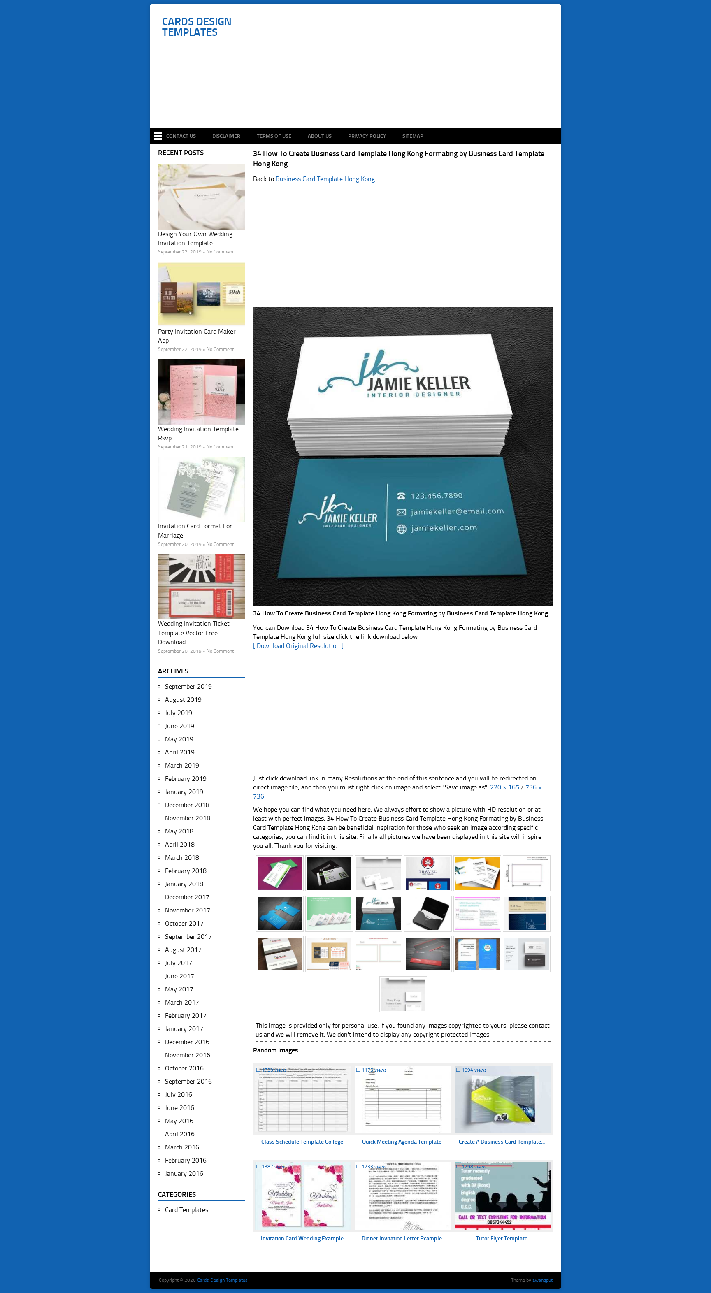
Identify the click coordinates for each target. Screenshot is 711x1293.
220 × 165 (504, 787)
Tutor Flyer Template (501, 1238)
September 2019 (188, 686)
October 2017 (184, 923)
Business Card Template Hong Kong (325, 179)
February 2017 (186, 1015)
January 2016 (184, 1173)
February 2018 (186, 871)
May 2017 (179, 989)
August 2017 (183, 950)
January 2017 (184, 1029)
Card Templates (186, 1210)
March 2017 (182, 1002)
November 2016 (187, 1055)
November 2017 (187, 910)
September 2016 (188, 1081)
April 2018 (180, 844)
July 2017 (178, 963)
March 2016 (182, 1147)
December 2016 (187, 1042)
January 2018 (184, 884)
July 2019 (178, 713)
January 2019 (184, 792)
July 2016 (178, 1094)
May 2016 (179, 1121)
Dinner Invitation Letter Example (402, 1238)
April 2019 (180, 752)
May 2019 (179, 739)
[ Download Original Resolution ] (298, 646)
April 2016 (180, 1134)
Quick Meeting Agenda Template (401, 1141)
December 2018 (187, 805)
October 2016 (184, 1068)
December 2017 (187, 897)
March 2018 (182, 857)
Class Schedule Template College (302, 1141)
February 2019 (186, 778)
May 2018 (179, 831)
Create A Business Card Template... (502, 1141)
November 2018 (187, 818)
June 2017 (179, 976)
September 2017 (188, 936)
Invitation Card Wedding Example (302, 1238)
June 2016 (179, 1108)
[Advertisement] (360, 103)
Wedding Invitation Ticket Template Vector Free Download (194, 633)
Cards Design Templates (197, 27)
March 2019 (182, 765)
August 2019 (183, 699)
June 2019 (179, 726)
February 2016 (186, 1160)
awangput (542, 1280)
